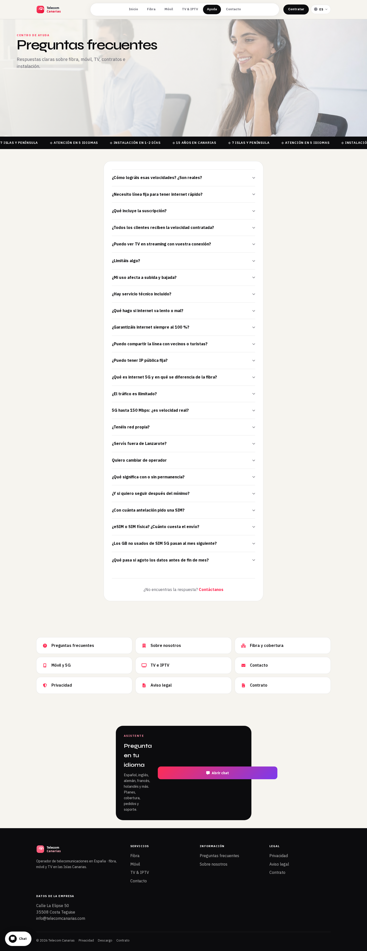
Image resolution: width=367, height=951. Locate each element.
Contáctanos (211, 589)
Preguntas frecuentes (219, 855)
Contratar (296, 9)
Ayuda (212, 9)
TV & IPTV (190, 9)
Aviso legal (279, 864)
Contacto (233, 9)
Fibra (151, 9)
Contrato (277, 872)
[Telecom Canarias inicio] (61, 9)
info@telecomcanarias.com (60, 918)
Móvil (169, 9)
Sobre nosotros (213, 864)
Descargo (105, 940)
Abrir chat (220, 773)
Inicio (133, 9)
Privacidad (278, 855)
